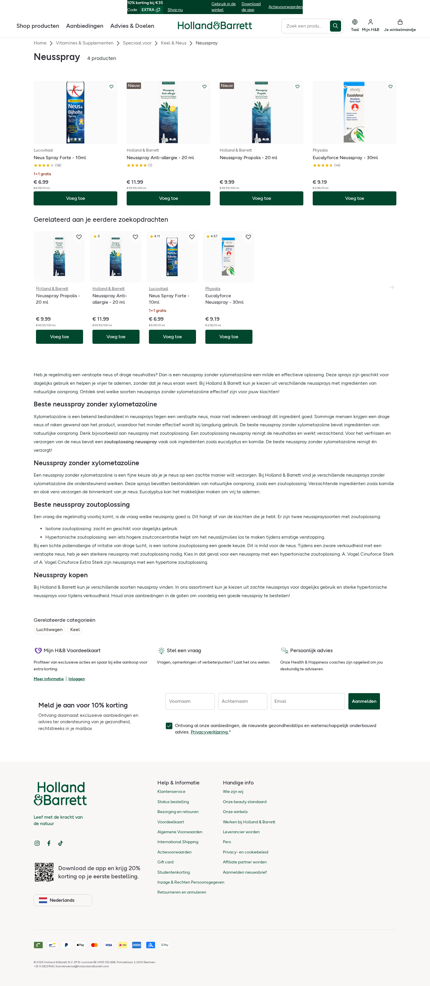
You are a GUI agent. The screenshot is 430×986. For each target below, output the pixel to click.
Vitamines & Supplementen (84, 43)
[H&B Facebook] (48, 843)
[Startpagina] (215, 25)
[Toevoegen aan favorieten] (111, 86)
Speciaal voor (137, 43)
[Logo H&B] (215, 28)
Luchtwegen (49, 629)
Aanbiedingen (84, 25)
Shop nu (175, 9)
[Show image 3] (79, 139)
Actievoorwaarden (286, 6)
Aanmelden (364, 701)
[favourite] (79, 237)
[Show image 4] (174, 139)
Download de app (251, 6)
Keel (75, 629)
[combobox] (305, 25)
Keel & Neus (173, 43)
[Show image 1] (71, 139)
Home (40, 43)
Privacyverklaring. (210, 732)
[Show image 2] (75, 139)
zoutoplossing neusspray (130, 441)
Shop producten (37, 25)
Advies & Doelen (132, 25)
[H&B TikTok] (60, 843)
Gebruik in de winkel (223, 6)
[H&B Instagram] (37, 843)
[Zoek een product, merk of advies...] (336, 25)
